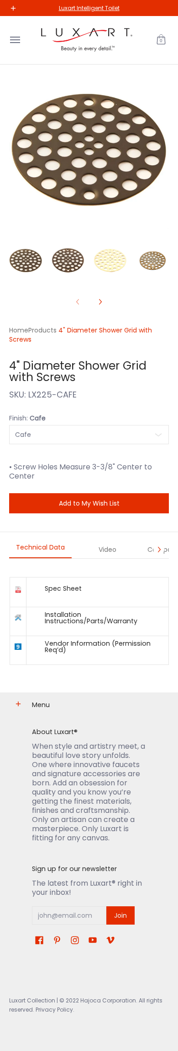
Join (120, 915)
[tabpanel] (89, 620)
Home (18, 330)
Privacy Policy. (54, 1009)
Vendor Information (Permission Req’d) (98, 646)
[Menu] (14, 40)
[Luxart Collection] (87, 40)
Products (42, 330)
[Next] (100, 302)
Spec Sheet (63, 588)
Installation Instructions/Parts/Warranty (91, 618)
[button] (161, 40)
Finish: (27, 418)
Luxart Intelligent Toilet (89, 8)
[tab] (40, 550)
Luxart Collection (32, 1000)
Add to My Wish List (89, 503)
